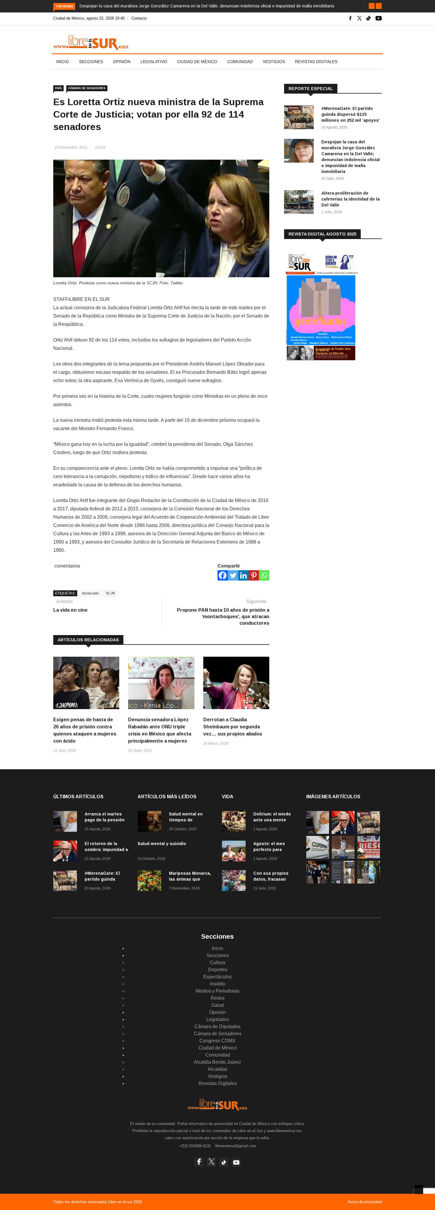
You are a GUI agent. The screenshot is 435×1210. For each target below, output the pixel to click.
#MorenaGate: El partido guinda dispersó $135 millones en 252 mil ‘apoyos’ (350, 114)
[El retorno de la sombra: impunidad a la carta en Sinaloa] (66, 852)
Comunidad (240, 61)
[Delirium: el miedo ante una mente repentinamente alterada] (235, 822)
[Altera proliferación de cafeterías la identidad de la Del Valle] (300, 203)
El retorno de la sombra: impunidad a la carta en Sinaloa (106, 849)
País (58, 88)
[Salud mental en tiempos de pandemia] (151, 822)
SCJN (110, 593)
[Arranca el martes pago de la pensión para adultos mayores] (66, 822)
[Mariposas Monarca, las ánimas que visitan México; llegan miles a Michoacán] (151, 881)
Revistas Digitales (316, 61)
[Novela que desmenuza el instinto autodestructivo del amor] (343, 881)
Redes (218, 998)
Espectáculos (217, 976)
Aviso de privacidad (365, 1202)
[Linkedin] (243, 575)
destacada (90, 593)
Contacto (139, 18)
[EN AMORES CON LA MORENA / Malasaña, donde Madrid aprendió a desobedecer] (317, 881)
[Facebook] (223, 575)
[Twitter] (233, 575)
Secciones (91, 61)
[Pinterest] (254, 575)
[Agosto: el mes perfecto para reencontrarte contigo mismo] (235, 852)
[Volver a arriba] (418, 1189)
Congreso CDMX (217, 1040)
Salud (217, 1005)
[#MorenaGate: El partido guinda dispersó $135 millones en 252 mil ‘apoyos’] (300, 118)
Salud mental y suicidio (162, 843)
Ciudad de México (197, 61)
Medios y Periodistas (217, 990)
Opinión (121, 61)
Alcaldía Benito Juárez (217, 1062)
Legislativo (154, 61)
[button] (372, 6)
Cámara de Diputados (217, 1026)
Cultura (217, 962)
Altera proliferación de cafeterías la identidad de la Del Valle (350, 199)
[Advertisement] (328, 414)
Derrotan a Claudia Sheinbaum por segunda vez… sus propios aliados (232, 726)
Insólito (217, 983)
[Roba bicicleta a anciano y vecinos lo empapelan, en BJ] (343, 857)
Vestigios (274, 61)
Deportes (217, 969)
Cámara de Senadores (87, 88)
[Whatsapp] (264, 575)
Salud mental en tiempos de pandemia (186, 820)
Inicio (62, 61)
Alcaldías (217, 1069)
